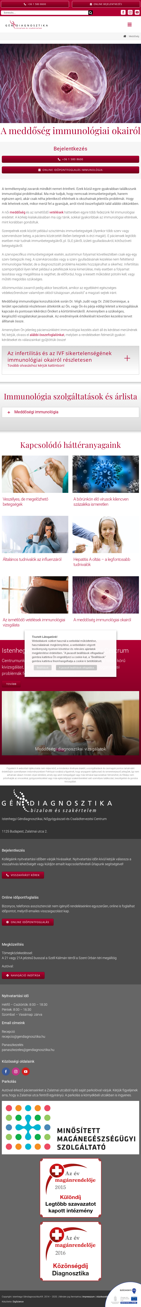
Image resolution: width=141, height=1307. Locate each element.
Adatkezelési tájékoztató (108, 1296)
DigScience (18, 1301)
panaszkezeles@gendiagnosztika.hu (28, 1050)
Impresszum (88, 1296)
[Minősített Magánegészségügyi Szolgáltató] (70, 1102)
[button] (70, 412)
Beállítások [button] (43, 667)
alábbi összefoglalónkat (47, 335)
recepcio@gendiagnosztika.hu (23, 1036)
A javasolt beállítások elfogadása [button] (76, 667)
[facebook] (123, 12)
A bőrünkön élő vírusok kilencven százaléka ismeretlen (101, 502)
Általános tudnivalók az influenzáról (32, 559)
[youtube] (137, 12)
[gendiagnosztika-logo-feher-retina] (57, 791)
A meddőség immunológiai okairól (102, 619)
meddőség (17, 212)
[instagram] (130, 12)
